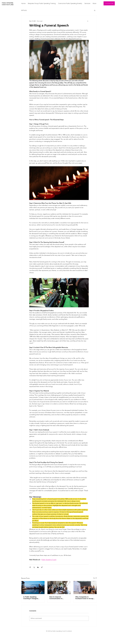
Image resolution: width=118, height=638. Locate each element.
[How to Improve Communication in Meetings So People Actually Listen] (59, 587)
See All (95, 578)
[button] (94, 10)
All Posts (24, 10)
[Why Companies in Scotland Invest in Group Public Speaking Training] (85, 587)
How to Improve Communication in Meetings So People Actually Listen (56, 597)
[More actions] (88, 21)
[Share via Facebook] (30, 567)
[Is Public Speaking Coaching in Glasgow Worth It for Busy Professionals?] (33, 587)
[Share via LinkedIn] (38, 567)
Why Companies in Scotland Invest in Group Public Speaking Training (84, 597)
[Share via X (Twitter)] (34, 567)
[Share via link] (42, 567)
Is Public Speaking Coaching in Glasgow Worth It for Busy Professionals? (30, 597)
